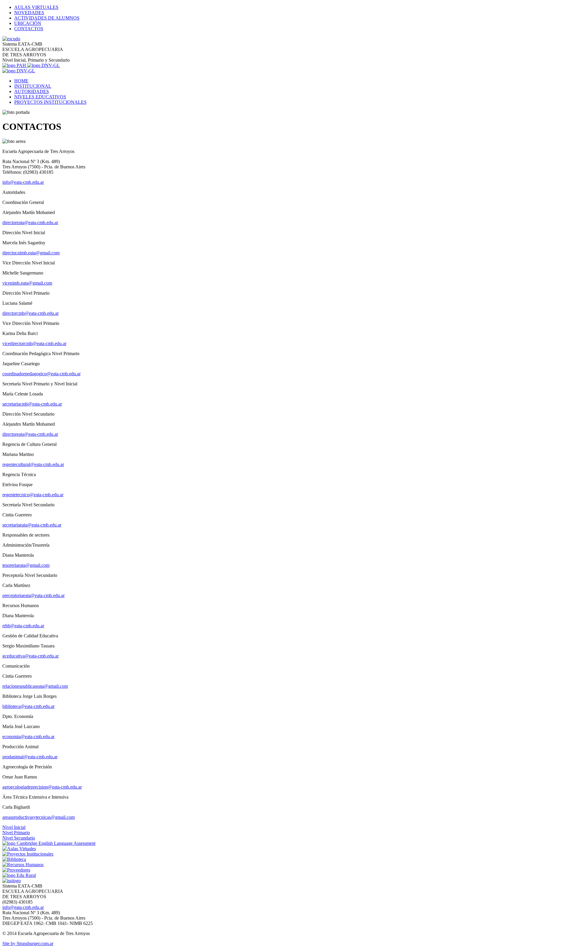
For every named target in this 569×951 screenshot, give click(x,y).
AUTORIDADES (31, 91)
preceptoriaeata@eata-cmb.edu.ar (33, 595)
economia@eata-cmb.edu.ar (28, 736)
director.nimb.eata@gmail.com (31, 252)
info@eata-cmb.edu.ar (23, 182)
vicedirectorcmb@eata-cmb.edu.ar (34, 343)
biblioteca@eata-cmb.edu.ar (28, 706)
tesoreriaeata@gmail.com (25, 565)
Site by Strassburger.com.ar (27, 943)
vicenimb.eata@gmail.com (27, 282)
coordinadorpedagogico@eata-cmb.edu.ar (41, 373)
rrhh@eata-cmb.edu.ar (23, 625)
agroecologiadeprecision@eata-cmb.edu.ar (42, 786)
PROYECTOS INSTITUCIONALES (50, 102)
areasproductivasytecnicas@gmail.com (38, 817)
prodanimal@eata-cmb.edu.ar (29, 756)
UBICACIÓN (27, 23)
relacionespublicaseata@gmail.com (35, 686)
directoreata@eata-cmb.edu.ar (30, 222)
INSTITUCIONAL (32, 86)
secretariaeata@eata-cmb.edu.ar (31, 524)
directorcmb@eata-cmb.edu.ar (30, 313)
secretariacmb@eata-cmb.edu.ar (32, 403)
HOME (21, 80)
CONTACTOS (28, 28)
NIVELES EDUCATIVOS (40, 96)
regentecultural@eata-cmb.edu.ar (33, 464)
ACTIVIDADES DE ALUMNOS (46, 17)
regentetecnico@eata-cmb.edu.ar (32, 494)
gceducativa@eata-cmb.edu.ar (30, 655)
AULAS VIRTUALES (36, 7)
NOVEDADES (29, 12)
